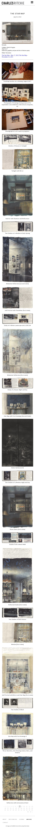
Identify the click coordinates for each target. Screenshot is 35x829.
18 (16, 808)
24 (32, 808)
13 (32, 806)
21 (24, 808)
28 (13, 810)
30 (18, 810)
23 (29, 808)
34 (29, 810)
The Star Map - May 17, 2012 (10, 55)
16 (10, 808)
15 (8, 808)
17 (13, 808)
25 (5, 810)
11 (26, 806)
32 (24, 810)
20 (21, 808)
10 (24, 806)
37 (30, 812)
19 (18, 808)
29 (16, 810)
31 (21, 810)
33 (26, 810)
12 (29, 806)
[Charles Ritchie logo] (13, 4)
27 (10, 810)
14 (5, 808)
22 (26, 808)
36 (28, 812)
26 (8, 810)
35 (32, 810)
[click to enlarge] (17, 33)
